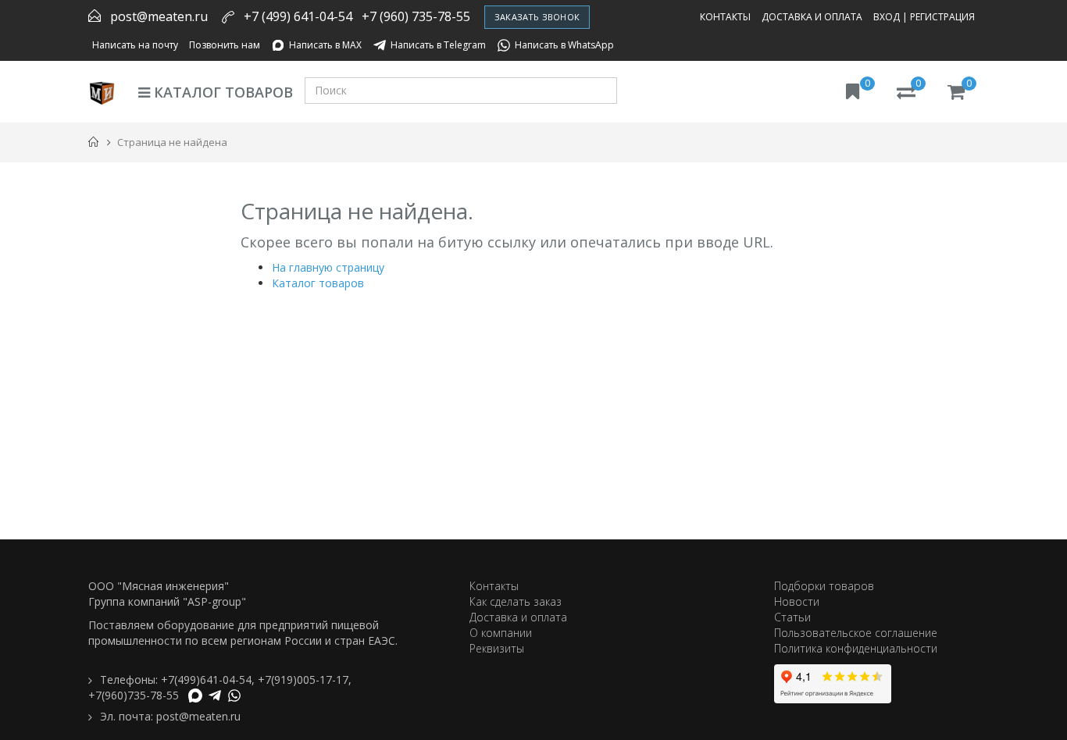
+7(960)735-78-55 (133, 695)
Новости (796, 601)
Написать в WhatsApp (564, 45)
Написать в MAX (325, 45)
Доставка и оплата (812, 16)
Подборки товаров (824, 585)
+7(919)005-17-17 (303, 679)
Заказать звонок (537, 17)
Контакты (725, 16)
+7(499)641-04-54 (206, 679)
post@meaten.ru (159, 16)
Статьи (792, 617)
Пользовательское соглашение (855, 632)
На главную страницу (328, 267)
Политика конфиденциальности (855, 648)
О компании (500, 632)
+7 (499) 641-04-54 (298, 16)
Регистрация (942, 16)
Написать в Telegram (438, 45)
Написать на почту (135, 45)
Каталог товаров (221, 92)
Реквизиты (496, 648)
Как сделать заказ (515, 601)
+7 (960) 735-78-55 (416, 16)
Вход (886, 16)
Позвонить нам (224, 45)
